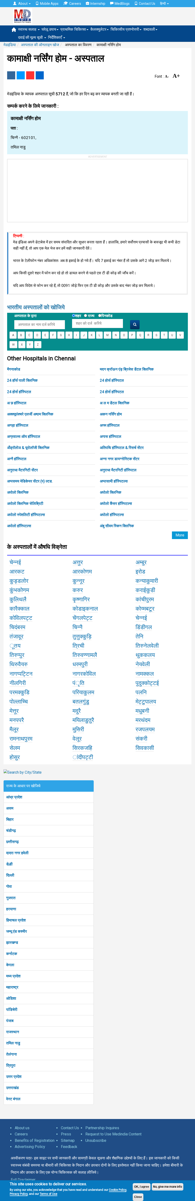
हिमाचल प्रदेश (16, 920)
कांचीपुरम (145, 599)
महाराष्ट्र (12, 987)
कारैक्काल (19, 608)
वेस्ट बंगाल (13, 1099)
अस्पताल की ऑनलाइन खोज (40, 45)
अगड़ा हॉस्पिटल (17, 425)
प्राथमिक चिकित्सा (73, 29)
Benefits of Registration (34, 1140)
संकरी (141, 738)
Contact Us (147, 3)
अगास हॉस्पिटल (110, 436)
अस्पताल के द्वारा (25, 316)
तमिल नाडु (13, 1043)
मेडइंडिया (10, 45)
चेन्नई (15, 562)
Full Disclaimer (23, 1179)
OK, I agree (141, 1186)
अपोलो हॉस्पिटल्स (112, 514)
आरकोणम (82, 571)
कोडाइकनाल (85, 608)
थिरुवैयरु (19, 664)
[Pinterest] (30, 75)
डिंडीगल (144, 627)
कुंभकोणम (19, 590)
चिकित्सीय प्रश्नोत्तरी (125, 29)
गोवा (9, 886)
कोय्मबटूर (145, 608)
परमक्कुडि (19, 692)
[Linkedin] (40, 75)
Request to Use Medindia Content (113, 1134)
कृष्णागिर (81, 599)
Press (66, 1134)
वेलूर (77, 738)
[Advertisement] (43, 189)
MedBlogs (122, 3)
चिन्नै (78, 627)
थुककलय (145, 655)
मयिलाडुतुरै (83, 720)
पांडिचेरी (11, 1009)
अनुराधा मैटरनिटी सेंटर (22, 470)
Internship (97, 3)
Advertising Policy (30, 1146)
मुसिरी (78, 729)
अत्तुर (78, 562)
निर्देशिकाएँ (55, 37)
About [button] (23, 3)
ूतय (15, 645)
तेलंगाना (11, 1054)
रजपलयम (145, 729)
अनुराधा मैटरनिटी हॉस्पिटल (118, 470)
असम (9, 808)
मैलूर (14, 729)
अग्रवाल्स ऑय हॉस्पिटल (23, 436)
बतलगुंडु (81, 701)
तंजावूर (16, 636)
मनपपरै (17, 720)
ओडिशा (11, 998)
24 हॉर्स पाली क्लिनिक (22, 380)
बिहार (10, 819)
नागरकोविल (84, 673)
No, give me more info (167, 1186)
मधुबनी (142, 711)
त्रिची (78, 645)
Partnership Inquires (102, 1128)
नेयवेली (143, 664)
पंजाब (10, 1020)
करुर (78, 590)
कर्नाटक (11, 953)
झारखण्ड (12, 942)
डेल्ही (9, 864)
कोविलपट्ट (21, 618)
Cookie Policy (117, 1189)
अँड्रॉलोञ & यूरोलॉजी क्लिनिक (28, 447)
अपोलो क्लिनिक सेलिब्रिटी (25, 503)
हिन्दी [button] (163, 3)
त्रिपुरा (10, 1065)
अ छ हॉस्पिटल (16, 403)
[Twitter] (21, 75)
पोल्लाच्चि (19, 701)
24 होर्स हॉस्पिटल (112, 380)
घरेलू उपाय (49, 29)
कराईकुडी (145, 590)
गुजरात (10, 898)
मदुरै (77, 711)
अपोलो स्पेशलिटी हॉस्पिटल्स (26, 514)
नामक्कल (145, 673)
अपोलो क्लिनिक (18, 492)
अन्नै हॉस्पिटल (16, 459)
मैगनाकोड (13, 369)
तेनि (139, 636)
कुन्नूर (78, 581)
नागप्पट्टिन (21, 673)
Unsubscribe (95, 1140)
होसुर (15, 757)
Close (138, 1197)
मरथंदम (143, 720)
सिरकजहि (82, 748)
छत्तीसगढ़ (12, 841)
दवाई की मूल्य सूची (31, 37)
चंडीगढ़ (11, 830)
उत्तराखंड (12, 1087)
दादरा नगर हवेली (17, 853)
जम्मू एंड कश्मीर (16, 931)
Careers (75, 3)
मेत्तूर (14, 711)
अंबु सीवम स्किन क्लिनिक (117, 526)
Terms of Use (48, 1194)
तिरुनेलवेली (147, 645)
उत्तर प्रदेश (13, 1076)
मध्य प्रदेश (13, 976)
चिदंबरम (17, 627)
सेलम (15, 748)
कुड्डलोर (19, 581)
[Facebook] (11, 75)
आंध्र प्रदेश (14, 797)
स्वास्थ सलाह (27, 29)
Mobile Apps (49, 3)
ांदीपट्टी (83, 757)
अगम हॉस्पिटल (110, 425)
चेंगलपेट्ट (83, 618)
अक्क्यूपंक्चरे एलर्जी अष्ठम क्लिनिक (30, 414)
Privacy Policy (19, 1194)
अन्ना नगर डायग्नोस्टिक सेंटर (119, 459)
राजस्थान (12, 1032)
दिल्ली (10, 875)
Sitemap (68, 1140)
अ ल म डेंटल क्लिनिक (114, 403)
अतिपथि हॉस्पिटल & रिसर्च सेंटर (122, 447)
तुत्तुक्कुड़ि (82, 636)
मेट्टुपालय (146, 701)
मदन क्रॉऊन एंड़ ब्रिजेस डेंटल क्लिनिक (127, 369)
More (180, 535)
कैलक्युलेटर (98, 29)
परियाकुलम (83, 692)
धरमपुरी (80, 664)
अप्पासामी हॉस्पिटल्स (114, 481)
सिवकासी (145, 748)
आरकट (17, 571)
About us (22, 1128)
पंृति (78, 683)
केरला (10, 965)
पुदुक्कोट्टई (147, 683)
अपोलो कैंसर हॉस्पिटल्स (116, 503)
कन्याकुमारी (147, 581)
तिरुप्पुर (17, 655)
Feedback (69, 1146)
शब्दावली (149, 29)
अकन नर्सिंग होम (111, 414)
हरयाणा (11, 909)
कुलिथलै (18, 599)
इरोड (140, 571)
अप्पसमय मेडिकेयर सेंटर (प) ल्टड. (30, 481)
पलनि (141, 692)
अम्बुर (141, 562)
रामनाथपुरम (21, 738)
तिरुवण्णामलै (85, 655)
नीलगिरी (18, 683)
